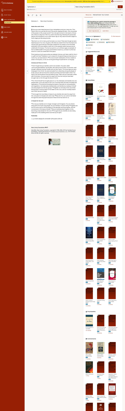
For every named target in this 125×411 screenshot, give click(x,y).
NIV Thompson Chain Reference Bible (101, 198)
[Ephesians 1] (27, 71)
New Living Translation (38, 127)
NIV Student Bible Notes (113, 178)
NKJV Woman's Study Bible (112, 281)
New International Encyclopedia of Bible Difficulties (113, 329)
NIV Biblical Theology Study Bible (89, 139)
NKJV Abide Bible (90, 217)
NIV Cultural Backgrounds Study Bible (113, 139)
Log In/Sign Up (118, 1)
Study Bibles (91, 80)
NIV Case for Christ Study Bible (101, 138)
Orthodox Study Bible (101, 301)
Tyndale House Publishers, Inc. (59, 131)
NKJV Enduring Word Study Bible (90, 240)
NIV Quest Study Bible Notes (90, 178)
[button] (117, 1)
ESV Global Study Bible (101, 97)
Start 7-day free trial (94, 31)
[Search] (120, 6)
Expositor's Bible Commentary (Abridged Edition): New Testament (90, 69)
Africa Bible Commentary (89, 355)
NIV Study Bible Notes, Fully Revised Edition (89, 198)
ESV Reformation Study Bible (113, 97)
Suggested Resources (93, 51)
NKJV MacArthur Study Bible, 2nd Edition (90, 262)
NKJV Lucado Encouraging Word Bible (113, 241)
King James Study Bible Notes (90, 116)
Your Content (105, 15)
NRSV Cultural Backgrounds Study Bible (90, 302)
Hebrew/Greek (97, 15)
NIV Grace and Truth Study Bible (101, 159)
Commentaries (91, 339)
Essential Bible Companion (100, 374)
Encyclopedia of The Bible (89, 328)
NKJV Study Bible (90, 281)
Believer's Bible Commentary (112, 355)
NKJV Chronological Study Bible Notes (113, 218)
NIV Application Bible (112, 116)
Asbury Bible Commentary (100, 355)
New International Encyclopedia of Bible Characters (101, 329)
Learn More (105, 31)
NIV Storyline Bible (101, 177)
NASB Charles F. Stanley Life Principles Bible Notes (101, 117)
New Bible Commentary (100, 68)
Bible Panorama (89, 374)
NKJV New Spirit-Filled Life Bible (113, 261)
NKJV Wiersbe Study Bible (100, 281)
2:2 (33, 118)
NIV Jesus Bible (112, 158)
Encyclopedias (91, 311)
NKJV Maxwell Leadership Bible (101, 261)
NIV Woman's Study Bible (112, 197)
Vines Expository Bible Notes (112, 68)
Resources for (93, 36)
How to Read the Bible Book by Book (101, 396)
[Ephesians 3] (81, 71)
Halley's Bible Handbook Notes (90, 396)
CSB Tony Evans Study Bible (89, 97)
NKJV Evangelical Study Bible (101, 240)
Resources (88, 15)
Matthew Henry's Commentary (113, 396)
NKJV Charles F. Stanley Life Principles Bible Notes (101, 219)
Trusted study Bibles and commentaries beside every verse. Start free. (69, 1)
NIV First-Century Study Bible (90, 159)
